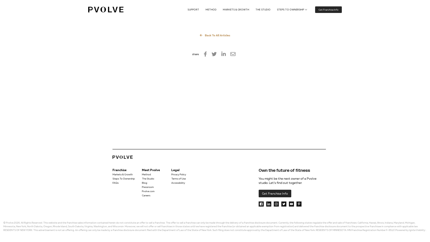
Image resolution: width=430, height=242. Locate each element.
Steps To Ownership (124, 178)
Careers (146, 195)
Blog (144, 182)
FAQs (116, 182)
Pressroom (148, 187)
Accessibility (178, 182)
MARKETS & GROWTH (236, 9)
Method (146, 174)
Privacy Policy (178, 174)
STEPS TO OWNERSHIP (290, 9)
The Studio (148, 178)
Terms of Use (178, 178)
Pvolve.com (148, 191)
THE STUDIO (263, 9)
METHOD (211, 9)
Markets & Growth (123, 174)
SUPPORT (193, 9)
